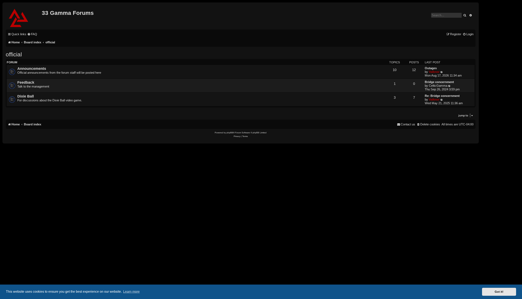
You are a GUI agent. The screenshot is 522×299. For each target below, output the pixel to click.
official (14, 54)
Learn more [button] (131, 291)
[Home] (24, 17)
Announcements (31, 68)
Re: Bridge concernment (442, 95)
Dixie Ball (25, 96)
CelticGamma (438, 85)
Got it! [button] (499, 291)
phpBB (230, 132)
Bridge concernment (439, 82)
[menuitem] (32, 34)
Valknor (434, 71)
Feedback (25, 82)
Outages (431, 68)
